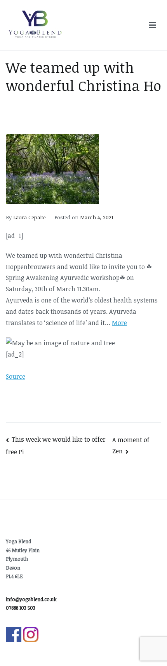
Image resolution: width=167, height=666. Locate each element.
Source (15, 376)
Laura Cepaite (29, 217)
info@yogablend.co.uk (31, 599)
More (119, 322)
